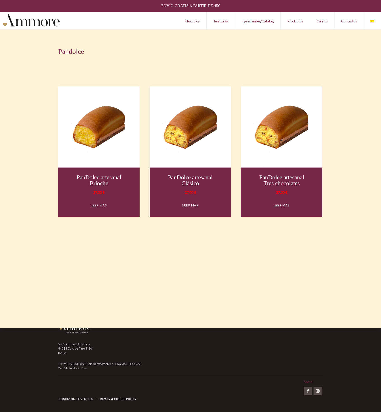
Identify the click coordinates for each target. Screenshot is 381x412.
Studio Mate (80, 368)
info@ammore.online (100, 364)
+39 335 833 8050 (73, 364)
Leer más (99, 205)
